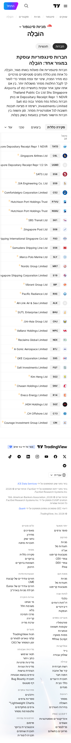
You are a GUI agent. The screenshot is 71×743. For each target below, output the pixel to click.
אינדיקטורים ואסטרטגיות (53, 718)
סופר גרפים (60, 530)
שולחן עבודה (60, 654)
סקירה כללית (27, 554)
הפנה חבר (61, 674)
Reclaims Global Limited (33, 339)
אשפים (63, 722)
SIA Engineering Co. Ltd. (32, 183)
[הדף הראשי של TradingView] (56, 6)
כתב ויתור (28, 658)
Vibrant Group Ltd (36, 284)
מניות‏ (64, 542)
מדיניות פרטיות (25, 662)
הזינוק (30, 566)
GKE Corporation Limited (32, 358)
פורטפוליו (61, 622)
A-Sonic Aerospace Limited (31, 349)
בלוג (31, 610)
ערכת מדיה (27, 622)
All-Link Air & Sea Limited (32, 303)
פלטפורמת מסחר (24, 711)
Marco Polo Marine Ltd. (33, 257)
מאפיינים (29, 530)
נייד (65, 650)
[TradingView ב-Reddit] (64, 465)
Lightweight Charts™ (21, 702)
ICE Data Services (27, 483)
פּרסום (30, 722)
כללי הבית (61, 683)
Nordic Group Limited (34, 266)
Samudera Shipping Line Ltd (30, 247)
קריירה (30, 618)
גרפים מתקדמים (24, 707)
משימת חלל (27, 606)
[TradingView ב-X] (64, 456)
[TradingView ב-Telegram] (19, 456)
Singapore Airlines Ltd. (34, 155)
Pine (64, 566)
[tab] (60, 46)
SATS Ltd (42, 174)
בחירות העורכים (58, 707)
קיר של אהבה (59, 670)
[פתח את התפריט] (65, 6)
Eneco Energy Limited (34, 395)
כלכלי (64, 598)
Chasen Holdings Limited (32, 385)
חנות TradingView (23, 634)
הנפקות (63, 610)
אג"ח (64, 550)
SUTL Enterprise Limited (33, 312)
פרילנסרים (61, 727)
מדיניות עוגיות (26, 666)
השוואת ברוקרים (25, 562)
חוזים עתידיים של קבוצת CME (20, 580)
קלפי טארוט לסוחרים (22, 638)
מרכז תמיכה (27, 614)
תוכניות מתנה (26, 542)
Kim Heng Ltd (39, 376)
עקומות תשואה (58, 626)
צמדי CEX (61, 558)
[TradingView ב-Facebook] (55, 456)
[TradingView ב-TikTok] (10, 456)
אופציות (62, 630)
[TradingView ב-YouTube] (46, 456)
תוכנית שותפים (25, 731)
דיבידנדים (61, 606)
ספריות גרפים (26, 698)
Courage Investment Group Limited (26, 422)
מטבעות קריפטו (58, 554)
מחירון (30, 534)
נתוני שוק (29, 538)
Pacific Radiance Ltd (35, 293)
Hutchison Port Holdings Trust (29, 201)
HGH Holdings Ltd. (36, 404)
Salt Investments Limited (32, 367)
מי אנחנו (29, 601)
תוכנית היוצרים (58, 678)
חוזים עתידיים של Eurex (20, 586)
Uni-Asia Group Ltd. (35, 321)
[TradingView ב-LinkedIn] (28, 456)
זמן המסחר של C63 (22, 642)
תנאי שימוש (27, 654)
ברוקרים (29, 558)
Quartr (22, 508)
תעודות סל (61, 546)
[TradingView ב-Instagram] (37, 456)
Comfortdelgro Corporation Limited (26, 192)
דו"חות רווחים (59, 602)
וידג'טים (29, 694)
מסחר (64, 698)
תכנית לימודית (26, 735)
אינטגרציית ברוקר (24, 727)
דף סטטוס (28, 683)
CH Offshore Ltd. (37, 413)
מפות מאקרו (60, 634)
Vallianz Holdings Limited (32, 330)
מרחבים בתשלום (57, 731)
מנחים (63, 687)
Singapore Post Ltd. (35, 229)
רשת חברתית (59, 666)
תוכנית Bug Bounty (22, 678)
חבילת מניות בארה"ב (22, 590)
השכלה (63, 702)
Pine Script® (59, 639)
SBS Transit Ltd (38, 220)
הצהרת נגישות (26, 670)
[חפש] (26, 6)
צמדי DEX (61, 562)
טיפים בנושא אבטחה (22, 674)
